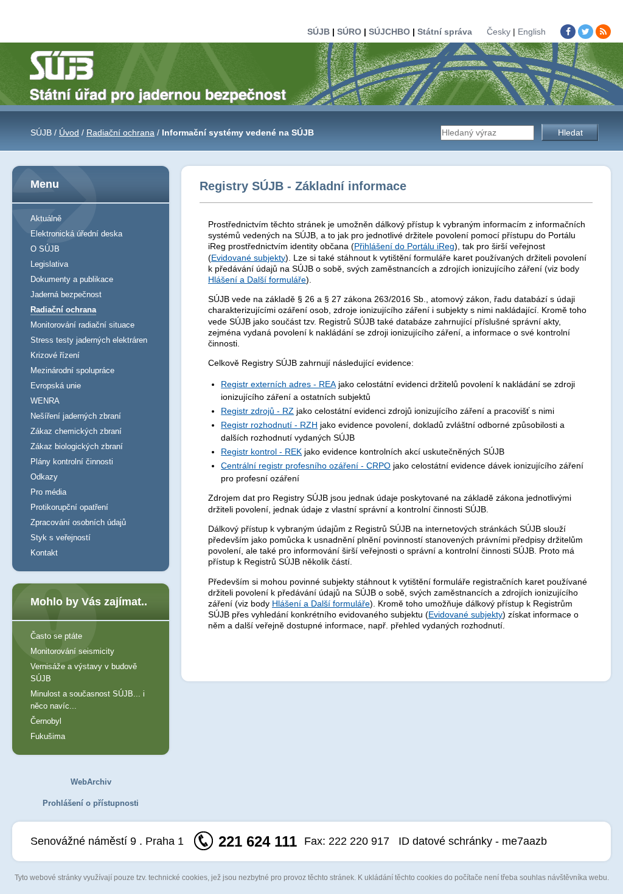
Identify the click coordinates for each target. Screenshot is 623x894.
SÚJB (318, 31)
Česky (498, 31)
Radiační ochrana (120, 132)
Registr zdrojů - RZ (257, 411)
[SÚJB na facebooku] (568, 31)
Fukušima (47, 736)
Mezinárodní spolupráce (72, 370)
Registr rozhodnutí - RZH (269, 425)
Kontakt (44, 552)
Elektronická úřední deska (76, 233)
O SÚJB (45, 248)
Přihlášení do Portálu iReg (404, 246)
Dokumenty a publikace (71, 279)
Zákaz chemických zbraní (76, 431)
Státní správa (444, 31)
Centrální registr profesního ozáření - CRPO (306, 465)
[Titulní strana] (163, 76)
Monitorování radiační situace (82, 324)
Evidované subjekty (248, 258)
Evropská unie (55, 385)
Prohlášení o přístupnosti (91, 803)
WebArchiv (91, 781)
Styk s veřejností (60, 537)
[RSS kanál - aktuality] (603, 31)
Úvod (69, 132)
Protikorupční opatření (69, 507)
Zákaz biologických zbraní (76, 446)
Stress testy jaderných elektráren (88, 340)
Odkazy (44, 476)
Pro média (48, 492)
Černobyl (45, 721)
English (532, 31)
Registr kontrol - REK (261, 451)
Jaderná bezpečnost (66, 294)
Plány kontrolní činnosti (71, 461)
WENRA (45, 400)
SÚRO (349, 31)
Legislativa (49, 264)
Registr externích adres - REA (278, 384)
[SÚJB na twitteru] (585, 31)
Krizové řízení (55, 355)
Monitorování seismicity (72, 651)
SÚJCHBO (389, 31)
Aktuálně (45, 218)
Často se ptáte (56, 636)
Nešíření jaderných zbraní (75, 416)
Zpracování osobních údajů (78, 522)
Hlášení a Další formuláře (257, 279)
